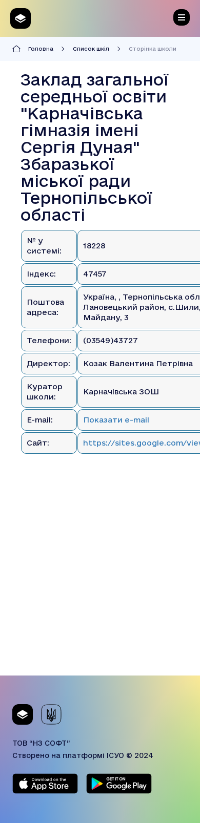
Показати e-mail (116, 419)
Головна (40, 49)
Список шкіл (91, 49)
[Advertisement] (100, 576)
